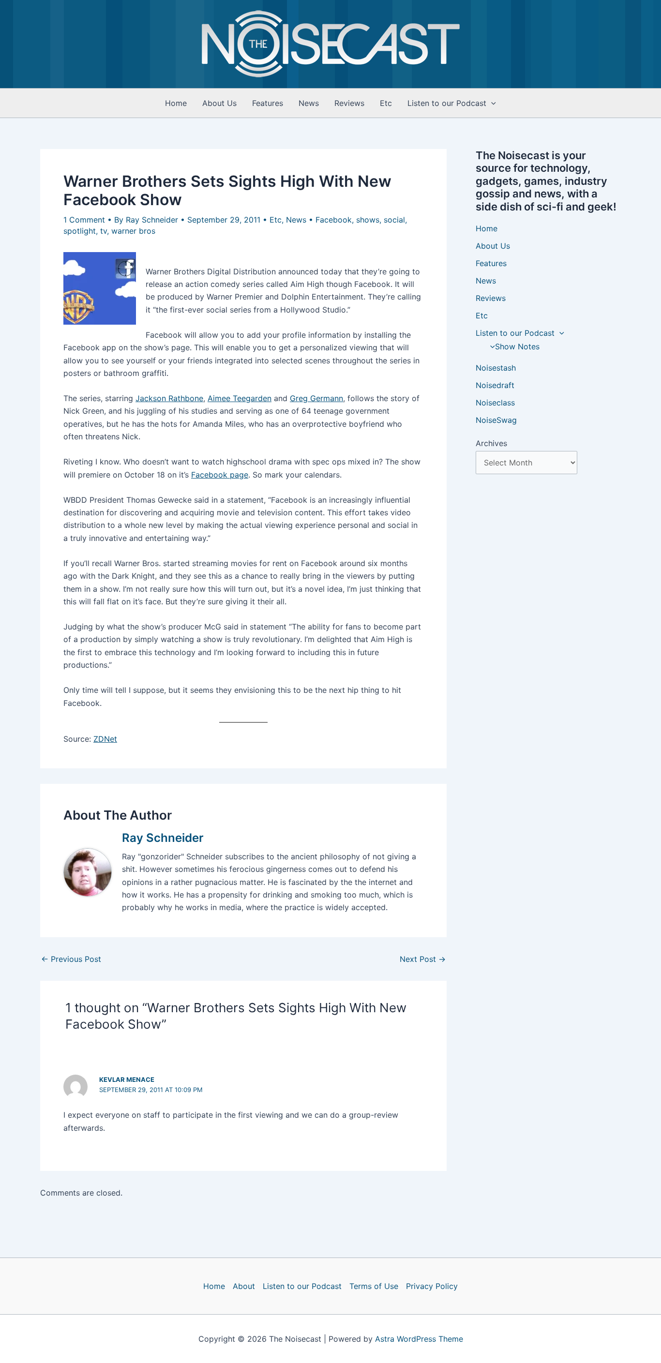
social (394, 220)
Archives (491, 443)
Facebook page (219, 474)
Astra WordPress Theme (419, 1339)
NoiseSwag (496, 420)
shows (367, 220)
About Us (219, 103)
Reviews (349, 103)
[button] (491, 103)
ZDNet (105, 739)
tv (103, 231)
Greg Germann (316, 398)
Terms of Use (373, 1286)
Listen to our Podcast (446, 103)
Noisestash (496, 368)
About (244, 1286)
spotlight (79, 231)
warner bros (133, 231)
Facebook (333, 220)
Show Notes (517, 346)
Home (176, 103)
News (309, 103)
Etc (386, 103)
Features (267, 103)
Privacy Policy (432, 1286)
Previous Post (71, 959)
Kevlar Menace (126, 1079)
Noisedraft (495, 385)
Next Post (423, 959)
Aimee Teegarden (239, 398)
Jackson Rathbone (169, 398)
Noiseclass (495, 402)
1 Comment (84, 220)
